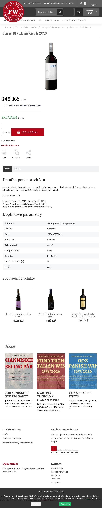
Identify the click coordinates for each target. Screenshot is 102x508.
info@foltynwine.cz (59, 472)
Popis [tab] (7, 169)
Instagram (55, 482)
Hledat (60, 12)
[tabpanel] (18, 311)
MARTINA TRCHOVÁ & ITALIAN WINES (48, 396)
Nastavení (35, 504)
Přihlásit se (54, 448)
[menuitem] (6, 20)
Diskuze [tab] (17, 169)
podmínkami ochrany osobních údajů (64, 452)
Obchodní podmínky (32, 3)
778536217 (55, 475)
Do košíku (30, 132)
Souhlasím (65, 504)
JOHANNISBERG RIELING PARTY (17, 394)
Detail (21, 328)
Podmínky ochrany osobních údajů (59, 3)
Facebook (55, 479)
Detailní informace (10, 145)
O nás (5, 434)
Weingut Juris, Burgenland (61, 223)
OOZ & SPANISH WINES (80, 394)
